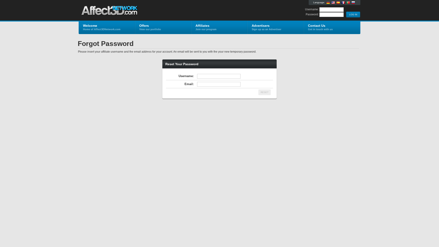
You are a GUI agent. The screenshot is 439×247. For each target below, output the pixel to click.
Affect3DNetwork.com (133, 10)
